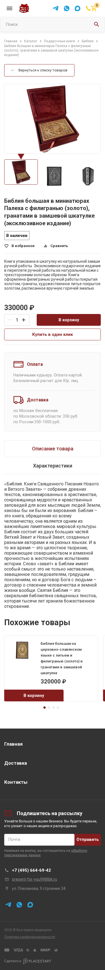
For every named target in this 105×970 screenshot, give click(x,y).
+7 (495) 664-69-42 (31, 870)
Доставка (15, 763)
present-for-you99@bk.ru (34, 879)
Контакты (15, 782)
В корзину (69, 319)
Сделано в (12, 961)
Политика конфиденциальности (29, 937)
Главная (13, 744)
